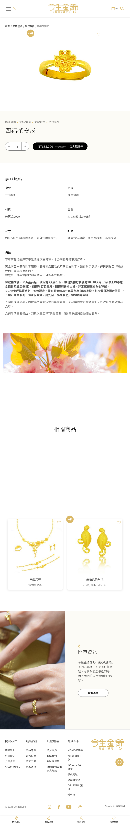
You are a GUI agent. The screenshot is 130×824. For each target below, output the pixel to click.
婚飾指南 (31, 755)
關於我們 (10, 750)
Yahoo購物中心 (75, 757)
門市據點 (16, 821)
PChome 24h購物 (75, 766)
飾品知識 (31, 750)
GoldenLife (20, 806)
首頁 (7, 26)
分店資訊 (10, 761)
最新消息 (32, 741)
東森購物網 (74, 779)
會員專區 (81, 821)
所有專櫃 (93, 693)
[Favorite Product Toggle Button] (99, 34)
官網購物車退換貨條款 (54, 768)
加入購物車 (76, 146)
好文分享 (31, 761)
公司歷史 (10, 755)
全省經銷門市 (12, 766)
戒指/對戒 (25, 122)
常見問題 (52, 750)
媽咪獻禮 (30, 26)
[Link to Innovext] (120, 806)
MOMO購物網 (75, 750)
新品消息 (31, 766)
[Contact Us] (119, 762)
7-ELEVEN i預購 (75, 787)
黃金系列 (54, 122)
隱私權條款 (53, 761)
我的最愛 (114, 821)
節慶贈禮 (17, 26)
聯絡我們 (52, 755)
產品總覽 (49, 821)
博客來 (71, 794)
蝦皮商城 (73, 774)
